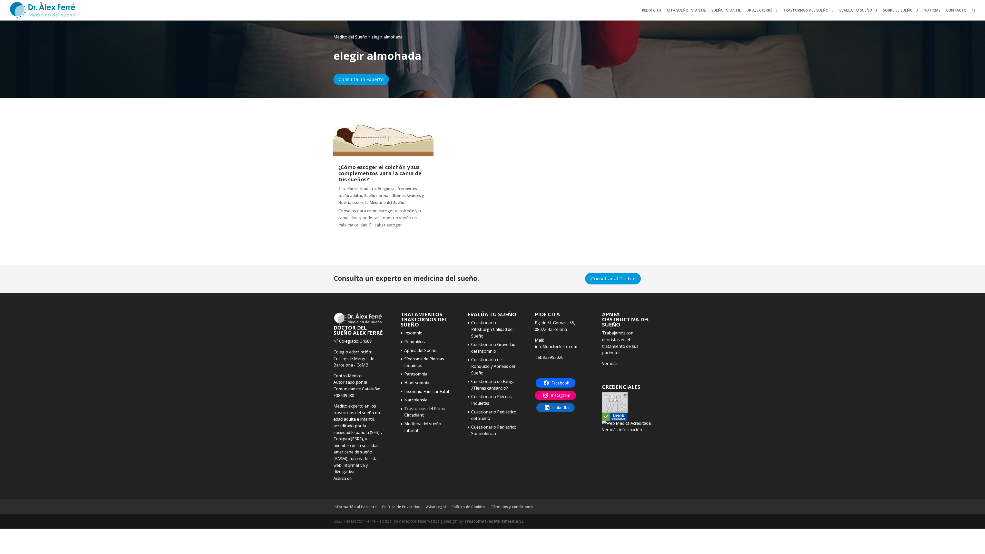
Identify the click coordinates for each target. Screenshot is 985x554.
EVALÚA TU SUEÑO (855, 10)
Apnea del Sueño (420, 350)
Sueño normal (376, 195)
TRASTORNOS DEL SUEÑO (806, 10)
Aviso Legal (436, 506)
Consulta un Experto (361, 79)
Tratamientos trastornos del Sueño (424, 319)
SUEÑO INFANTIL (726, 10)
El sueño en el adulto (357, 188)
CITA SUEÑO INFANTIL (686, 10)
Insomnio (413, 333)
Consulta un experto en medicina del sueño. (406, 278)
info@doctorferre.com (556, 346)
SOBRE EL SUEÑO (898, 10)
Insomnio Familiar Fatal (426, 391)
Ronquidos (414, 341)
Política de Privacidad (401, 506)
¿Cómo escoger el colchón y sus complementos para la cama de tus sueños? (379, 173)
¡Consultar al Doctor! (613, 278)
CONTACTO (956, 10)
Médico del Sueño (350, 37)
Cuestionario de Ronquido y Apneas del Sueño (493, 366)
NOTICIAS (931, 10)
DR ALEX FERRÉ (759, 10)
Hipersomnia (416, 382)
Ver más (610, 363)
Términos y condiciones (512, 506)
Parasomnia (415, 374)
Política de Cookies (468, 506)
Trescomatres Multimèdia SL (494, 521)
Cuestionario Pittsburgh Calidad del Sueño (492, 329)
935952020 (553, 357)
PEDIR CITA (651, 10)
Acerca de (342, 478)
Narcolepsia (415, 400)
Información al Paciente (355, 506)
